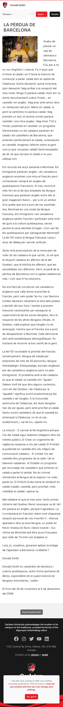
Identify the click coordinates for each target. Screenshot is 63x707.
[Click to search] (32, 14)
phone (35, 654)
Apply (41, 14)
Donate (54, 14)
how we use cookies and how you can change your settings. (32, 686)
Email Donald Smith (31, 612)
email (45, 654)
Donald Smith (17, 5)
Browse (7, 14)
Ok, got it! (31, 696)
